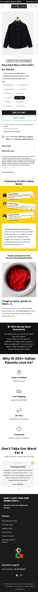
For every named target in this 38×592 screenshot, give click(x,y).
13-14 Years (22, 106)
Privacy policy (19, 586)
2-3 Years (23, 89)
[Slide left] (15, 57)
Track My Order (7, 525)
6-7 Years (19, 98)
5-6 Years (8, 98)
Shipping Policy (7, 528)
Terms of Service (8, 536)
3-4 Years (8, 93)
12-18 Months (24, 85)
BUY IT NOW (19, 118)
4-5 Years (20, 93)
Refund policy (9, 586)
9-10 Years (21, 102)
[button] (3, 6)
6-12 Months (9, 85)
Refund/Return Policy (9, 521)
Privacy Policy (7, 532)
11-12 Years (9, 106)
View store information (12, 131)
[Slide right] (23, 57)
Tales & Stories (12, 584)
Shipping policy (20, 589)
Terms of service (30, 586)
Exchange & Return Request (8, 541)
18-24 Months (10, 89)
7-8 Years (8, 102)
